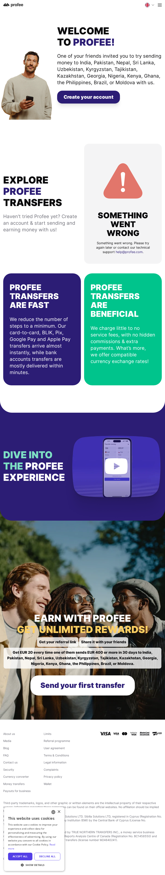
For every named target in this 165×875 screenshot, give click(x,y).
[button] (34, 865)
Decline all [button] (47, 856)
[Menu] (160, 5)
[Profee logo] (13, 4)
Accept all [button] (20, 856)
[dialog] (34, 839)
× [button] (58, 811)
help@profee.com (129, 252)
